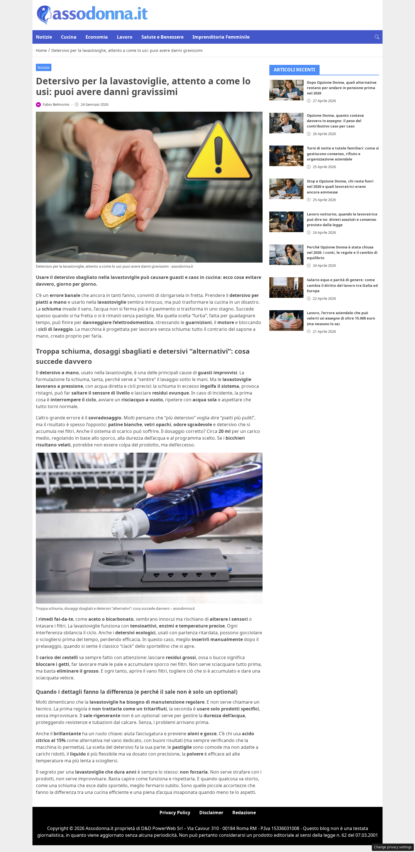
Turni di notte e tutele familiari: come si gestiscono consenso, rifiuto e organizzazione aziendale (343, 154)
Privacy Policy (175, 812)
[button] (377, 37)
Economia (97, 37)
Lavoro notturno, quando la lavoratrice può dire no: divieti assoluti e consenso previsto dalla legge (342, 220)
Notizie (44, 37)
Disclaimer (211, 812)
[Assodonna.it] (92, 15)
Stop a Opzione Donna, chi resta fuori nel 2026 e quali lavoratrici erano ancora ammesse (340, 187)
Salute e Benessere (162, 37)
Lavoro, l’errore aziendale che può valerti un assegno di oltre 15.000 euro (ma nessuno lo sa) (341, 318)
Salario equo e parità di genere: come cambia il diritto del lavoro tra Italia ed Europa (342, 285)
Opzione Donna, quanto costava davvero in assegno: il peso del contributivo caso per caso (335, 121)
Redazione (244, 812)
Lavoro (124, 37)
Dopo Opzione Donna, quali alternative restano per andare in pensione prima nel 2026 (342, 88)
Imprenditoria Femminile (221, 37)
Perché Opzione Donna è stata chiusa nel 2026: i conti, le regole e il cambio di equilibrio (342, 252)
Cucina (69, 37)
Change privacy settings (393, 847)
